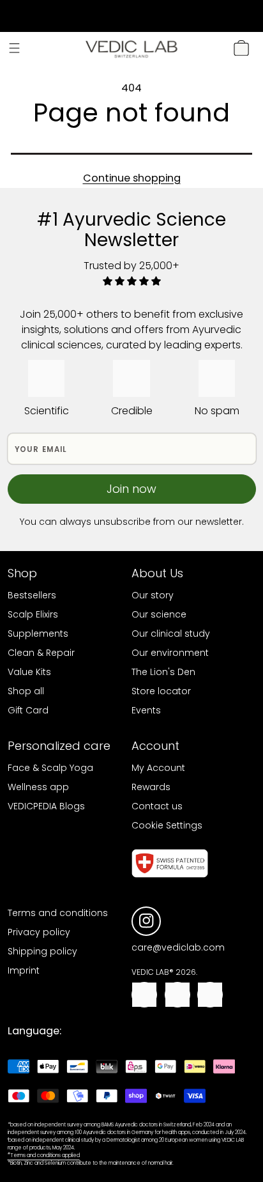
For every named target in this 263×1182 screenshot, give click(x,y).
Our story (153, 595)
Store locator (161, 691)
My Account (158, 767)
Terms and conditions (58, 912)
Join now (131, 489)
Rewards (151, 787)
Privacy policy (39, 932)
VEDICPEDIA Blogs (46, 806)
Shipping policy (42, 951)
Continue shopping (132, 178)
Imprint (24, 970)
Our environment (170, 652)
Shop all (26, 691)
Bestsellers (32, 595)
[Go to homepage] (131, 48)
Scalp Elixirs (33, 614)
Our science (159, 614)
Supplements (38, 633)
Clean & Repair (41, 652)
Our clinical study (171, 633)
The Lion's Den (163, 671)
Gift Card (28, 710)
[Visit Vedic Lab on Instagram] (146, 921)
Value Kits (29, 671)
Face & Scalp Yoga (50, 767)
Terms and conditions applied (44, 1155)
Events (146, 710)
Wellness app (38, 787)
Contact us (157, 806)
